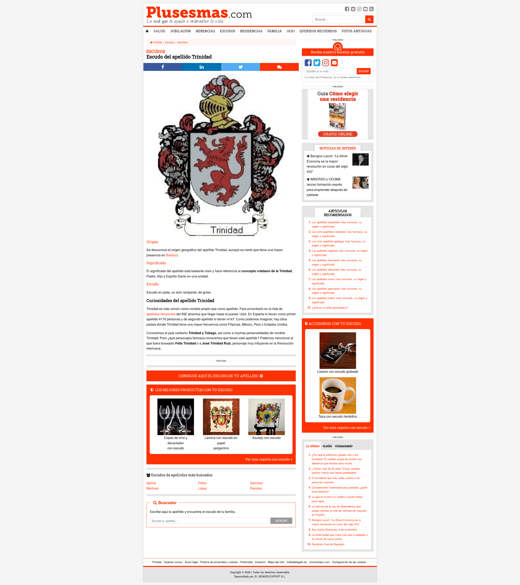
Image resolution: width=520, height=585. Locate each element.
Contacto (260, 562)
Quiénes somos (173, 562)
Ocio (291, 31)
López (202, 488)
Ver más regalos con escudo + (268, 459)
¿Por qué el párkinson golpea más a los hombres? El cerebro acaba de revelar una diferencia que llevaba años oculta (337, 459)
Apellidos (182, 42)
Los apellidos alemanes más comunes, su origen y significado (336, 272)
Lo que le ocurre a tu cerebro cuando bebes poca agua (337, 499)
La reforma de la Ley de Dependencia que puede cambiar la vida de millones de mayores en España (339, 510)
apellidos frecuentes (161, 314)
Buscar (281, 521)
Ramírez (256, 488)
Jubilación (180, 31)
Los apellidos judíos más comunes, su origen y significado (339, 300)
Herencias (205, 31)
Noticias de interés (338, 148)
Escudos (227, 31)
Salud (159, 31)
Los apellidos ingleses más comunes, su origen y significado (340, 253)
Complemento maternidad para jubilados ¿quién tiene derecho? (339, 489)
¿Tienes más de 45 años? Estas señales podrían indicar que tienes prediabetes (336, 471)
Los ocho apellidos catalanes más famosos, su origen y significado (339, 234)
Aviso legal (191, 562)
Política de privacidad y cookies (219, 562)
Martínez (152, 488)
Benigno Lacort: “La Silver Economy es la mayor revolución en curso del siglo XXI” (336, 522)
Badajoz (172, 255)
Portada (157, 42)
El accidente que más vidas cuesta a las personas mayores (336, 480)
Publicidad (246, 562)
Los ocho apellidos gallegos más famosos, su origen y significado (339, 243)
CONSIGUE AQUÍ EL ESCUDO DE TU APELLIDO (219, 376)
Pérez (202, 483)
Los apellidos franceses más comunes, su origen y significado (337, 262)
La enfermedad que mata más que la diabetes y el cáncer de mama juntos (340, 537)
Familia (274, 31)
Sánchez (256, 483)
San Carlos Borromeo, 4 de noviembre (334, 529)
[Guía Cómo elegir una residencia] (337, 114)
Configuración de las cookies (349, 562)
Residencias (251, 31)
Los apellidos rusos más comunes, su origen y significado (339, 281)
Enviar (364, 71)
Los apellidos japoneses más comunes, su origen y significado (337, 291)
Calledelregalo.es (297, 562)
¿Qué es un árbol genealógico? (330, 307)
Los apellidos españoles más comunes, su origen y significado (337, 224)
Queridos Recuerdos (318, 31)
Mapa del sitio (276, 562)
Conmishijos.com (319, 562)
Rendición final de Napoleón (328, 544)
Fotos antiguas (357, 31)
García (151, 483)
